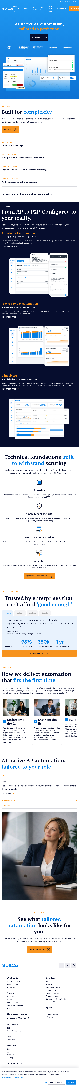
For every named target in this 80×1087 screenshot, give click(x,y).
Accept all (71, 1082)
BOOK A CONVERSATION (37, 949)
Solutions (24, 9)
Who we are (50, 8)
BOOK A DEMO (36, 37)
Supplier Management (15, 1005)
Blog (8, 1049)
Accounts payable (13, 981)
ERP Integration (12, 1002)
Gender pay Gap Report (18, 1018)
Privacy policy (19, 1077)
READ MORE (9, 647)
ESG (8, 1028)
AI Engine (10, 997)
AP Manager (50, 1017)
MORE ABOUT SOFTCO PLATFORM (37, 576)
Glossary (10, 1058)
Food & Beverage (52, 993)
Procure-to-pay (13, 984)
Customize (43, 1082)
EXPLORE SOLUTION (9, 246)
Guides (9, 1052)
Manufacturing (51, 990)
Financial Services (52, 996)
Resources (60, 9)
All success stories (36, 653)
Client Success (43, 8)
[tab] (7, 613)
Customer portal (65, 1)
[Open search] (66, 8)
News (9, 1037)
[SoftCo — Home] (7, 9)
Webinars (10, 1055)
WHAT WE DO (7, 129)
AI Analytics (11, 999)
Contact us (11, 1040)
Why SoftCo (35, 8)
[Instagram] (73, 965)
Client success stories (17, 1014)
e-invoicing (11, 987)
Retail (48, 981)
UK (73, 1)
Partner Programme (14, 1031)
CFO (47, 1011)
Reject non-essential (56, 1082)
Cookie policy (6, 1077)
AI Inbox (10, 1008)
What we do (15, 8)
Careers (10, 1034)
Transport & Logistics (53, 1002)
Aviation (49, 984)
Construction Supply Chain (56, 999)
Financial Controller (53, 1014)
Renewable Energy (53, 987)
